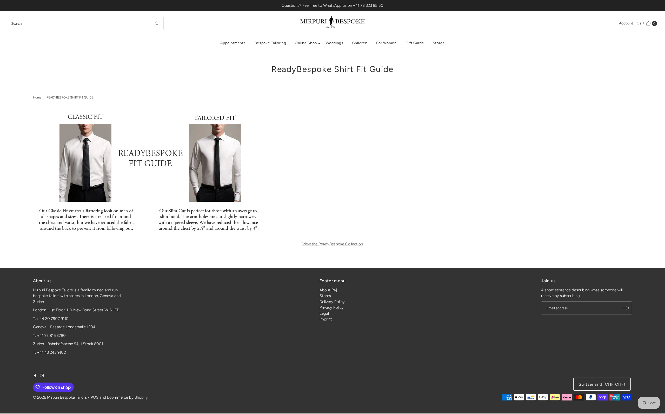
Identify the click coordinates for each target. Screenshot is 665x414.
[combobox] (85, 23)
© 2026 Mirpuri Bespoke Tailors (60, 397)
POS (94, 397)
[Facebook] (35, 376)
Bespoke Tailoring (270, 43)
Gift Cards (414, 43)
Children (360, 43)
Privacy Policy (332, 307)
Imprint (326, 319)
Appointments (232, 43)
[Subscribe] (625, 307)
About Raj (328, 290)
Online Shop (306, 43)
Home (37, 97)
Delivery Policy (332, 301)
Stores (439, 43)
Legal (324, 313)
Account (626, 23)
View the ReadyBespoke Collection (332, 244)
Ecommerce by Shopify (127, 397)
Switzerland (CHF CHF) (602, 384)
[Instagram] (42, 376)
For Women (386, 43)
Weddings (334, 43)
